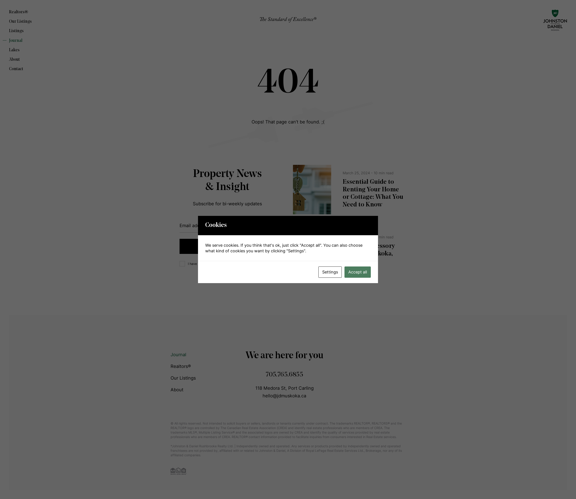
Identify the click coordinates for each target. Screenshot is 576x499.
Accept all (357, 272)
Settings (330, 272)
